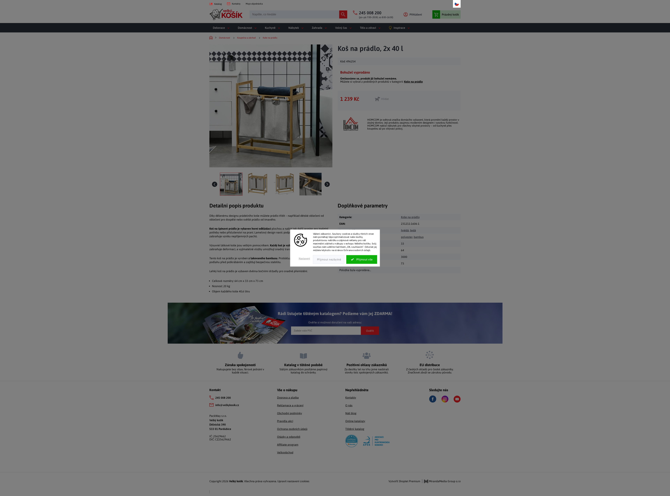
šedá (413, 230)
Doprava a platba (288, 397)
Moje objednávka (254, 3)
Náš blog (350, 413)
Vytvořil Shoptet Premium (404, 481)
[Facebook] (432, 399)
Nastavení (304, 258)
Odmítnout (328, 259)
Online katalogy (355, 421)
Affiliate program (287, 444)
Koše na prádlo (413, 81)
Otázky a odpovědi (288, 436)
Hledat (343, 14)
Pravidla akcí (285, 421)
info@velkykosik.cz (227, 405)
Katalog (218, 4)
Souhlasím (361, 259)
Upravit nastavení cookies (293, 481)
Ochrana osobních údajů (292, 428)
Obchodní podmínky (289, 413)
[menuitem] (221, 27)
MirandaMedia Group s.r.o (444, 481)
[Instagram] (444, 399)
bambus (419, 236)
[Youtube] (457, 399)
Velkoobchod (285, 452)
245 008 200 (223, 397)
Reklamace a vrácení (290, 405)
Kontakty (236, 3)
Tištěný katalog (354, 428)
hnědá (405, 230)
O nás (348, 405)
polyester (406, 236)
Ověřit (370, 330)
